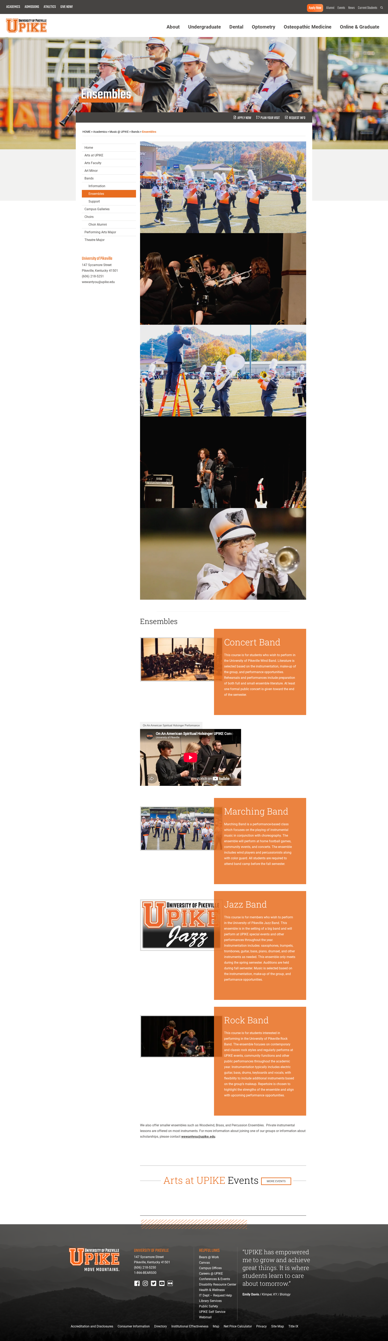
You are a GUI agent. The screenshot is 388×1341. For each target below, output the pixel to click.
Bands (89, 178)
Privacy (261, 1326)
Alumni (330, 8)
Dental (236, 27)
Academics (13, 7)
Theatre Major (94, 240)
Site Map (277, 1326)
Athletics (50, 7)
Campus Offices (210, 1268)
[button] (381, 7)
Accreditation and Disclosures (92, 1326)
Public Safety (208, 1306)
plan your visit (270, 118)
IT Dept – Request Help (215, 1295)
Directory (160, 1326)
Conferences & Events (214, 1279)
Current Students (367, 8)
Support (94, 201)
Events (341, 8)
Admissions (32, 7)
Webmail (205, 1317)
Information (97, 186)
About (173, 27)
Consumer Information (134, 1326)
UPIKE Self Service (212, 1312)
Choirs (89, 217)
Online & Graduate (359, 27)
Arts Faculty (92, 163)
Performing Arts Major (100, 232)
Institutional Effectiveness (189, 1326)
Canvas (204, 1263)
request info (297, 118)
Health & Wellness (212, 1290)
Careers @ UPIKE (211, 1273)
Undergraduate (204, 27)
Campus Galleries (97, 209)
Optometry (263, 27)
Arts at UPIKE (93, 155)
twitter (155, 1289)
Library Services (210, 1301)
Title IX (293, 1326)
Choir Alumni (98, 224)
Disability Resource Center (217, 1284)
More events (276, 1181)
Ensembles (96, 194)
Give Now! (66, 7)
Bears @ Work (209, 1257)
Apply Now (315, 8)
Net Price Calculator (238, 1326)
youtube (164, 1289)
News (351, 8)
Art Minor (91, 171)
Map (216, 1326)
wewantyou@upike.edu (198, 1136)
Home (88, 148)
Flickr (171, 1289)
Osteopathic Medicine (307, 27)
